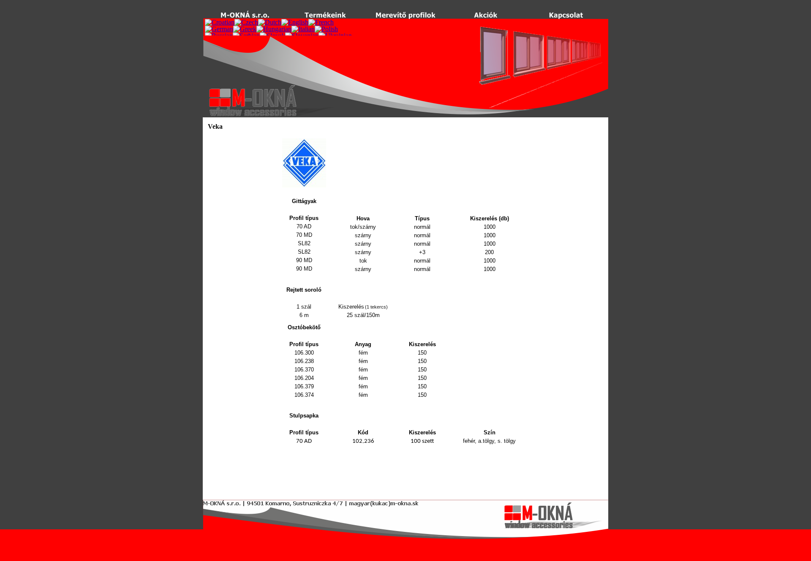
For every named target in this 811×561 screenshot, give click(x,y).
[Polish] (326, 29)
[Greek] (244, 29)
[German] (219, 29)
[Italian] (303, 29)
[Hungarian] (273, 29)
